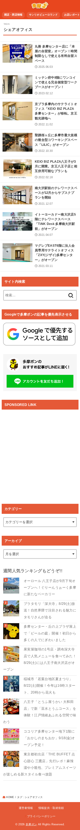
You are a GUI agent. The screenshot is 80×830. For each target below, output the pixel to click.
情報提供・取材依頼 (51, 808)
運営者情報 (26, 808)
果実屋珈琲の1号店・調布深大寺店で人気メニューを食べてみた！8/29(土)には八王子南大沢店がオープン (39, 659)
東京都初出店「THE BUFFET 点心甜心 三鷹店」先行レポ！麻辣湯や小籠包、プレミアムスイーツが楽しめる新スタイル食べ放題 (39, 764)
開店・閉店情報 (13, 14)
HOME (10, 797)
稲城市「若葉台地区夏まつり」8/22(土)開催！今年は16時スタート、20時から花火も (50, 685)
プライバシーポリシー (41, 816)
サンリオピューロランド (43, 14)
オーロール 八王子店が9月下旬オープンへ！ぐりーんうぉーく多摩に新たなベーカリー (50, 587)
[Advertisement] (40, 453)
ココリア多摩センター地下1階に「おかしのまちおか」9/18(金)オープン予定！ (49, 738)
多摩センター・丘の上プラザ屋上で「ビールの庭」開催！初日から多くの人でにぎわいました (50, 633)
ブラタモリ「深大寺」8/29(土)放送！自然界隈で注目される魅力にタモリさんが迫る (50, 610)
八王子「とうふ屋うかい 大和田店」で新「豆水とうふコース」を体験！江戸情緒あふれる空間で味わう (39, 712)
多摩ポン (31, 824)
